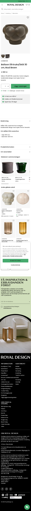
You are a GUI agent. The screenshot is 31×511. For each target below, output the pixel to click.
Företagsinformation (7, 384)
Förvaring (18, 379)
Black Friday (4, 422)
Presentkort (4, 370)
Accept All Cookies (15, 260)
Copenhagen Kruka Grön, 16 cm (21, 179)
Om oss (3, 379)
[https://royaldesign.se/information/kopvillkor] (16, 497)
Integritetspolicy (6, 388)
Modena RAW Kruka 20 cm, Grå (8, 179)
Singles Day (4, 419)
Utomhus (3, 411)
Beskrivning (4, 121)
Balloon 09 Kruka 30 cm (7, 211)
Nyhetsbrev (4, 368)
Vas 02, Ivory (19, 211)
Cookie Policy (5, 390)
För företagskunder (6, 393)
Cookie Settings (15, 265)
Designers (4, 395)
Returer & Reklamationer (8, 377)
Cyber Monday (5, 424)
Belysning (18, 368)
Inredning (18, 373)
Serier (17, 384)
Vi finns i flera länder (7, 444)
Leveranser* (4, 375)
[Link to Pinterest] (10, 488)
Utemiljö (18, 382)
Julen (2, 426)
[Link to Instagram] (6, 488)
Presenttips (4, 415)
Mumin (3, 413)
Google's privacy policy (16, 256)
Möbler (17, 366)
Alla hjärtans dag (6, 406)
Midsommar (4, 417)
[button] (27, 5)
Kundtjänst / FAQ (6, 366)
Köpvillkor (3, 373)
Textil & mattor (20, 375)
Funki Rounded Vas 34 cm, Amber (22, 241)
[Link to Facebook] (2, 488)
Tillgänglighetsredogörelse (8, 397)
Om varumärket (6, 152)
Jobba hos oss (5, 382)
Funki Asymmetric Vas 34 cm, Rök (7, 241)
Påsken (3, 408)
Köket (17, 377)
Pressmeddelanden (6, 386)
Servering (18, 370)
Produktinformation (7, 147)
